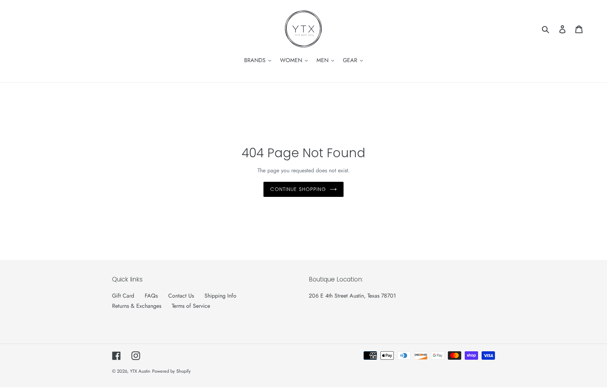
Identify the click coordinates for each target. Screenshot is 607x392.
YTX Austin (140, 371)
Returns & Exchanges (136, 306)
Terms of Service (191, 306)
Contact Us (181, 296)
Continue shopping (298, 189)
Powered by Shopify (171, 371)
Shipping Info (220, 296)
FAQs (151, 296)
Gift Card (123, 296)
